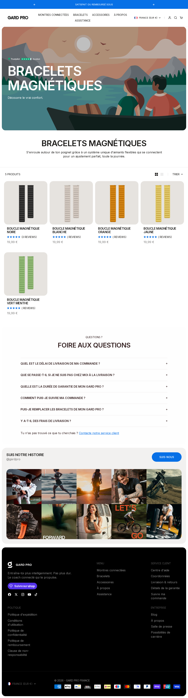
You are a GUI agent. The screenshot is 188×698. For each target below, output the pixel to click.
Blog (154, 614)
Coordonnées (160, 576)
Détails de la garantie (165, 588)
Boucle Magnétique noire (23, 230)
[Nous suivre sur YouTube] (29, 594)
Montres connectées (53, 14)
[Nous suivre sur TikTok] (36, 594)
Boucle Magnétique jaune (160, 230)
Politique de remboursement (19, 643)
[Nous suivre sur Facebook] (9, 594)
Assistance (83, 20)
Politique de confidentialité (17, 632)
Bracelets (80, 14)
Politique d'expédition (22, 614)
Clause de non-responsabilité (18, 653)
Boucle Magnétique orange (114, 230)
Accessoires (101, 14)
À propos (120, 14)
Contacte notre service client (99, 433)
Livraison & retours (164, 582)
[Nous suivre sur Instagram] (23, 594)
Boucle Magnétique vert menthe (23, 302)
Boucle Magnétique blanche (69, 230)
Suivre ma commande (158, 596)
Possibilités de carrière (160, 634)
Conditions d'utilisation (15, 622)
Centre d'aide (160, 570)
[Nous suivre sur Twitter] (16, 594)
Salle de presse (161, 626)
